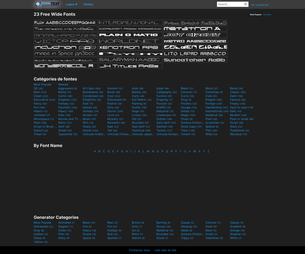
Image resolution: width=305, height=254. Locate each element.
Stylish (90, 130)
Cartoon (189, 92)
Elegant (213, 99)
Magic (188, 115)
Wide (211, 134)
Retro (65, 122)
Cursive (164, 96)
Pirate (187, 119)
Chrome (213, 222)
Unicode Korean (168, 134)
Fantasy (66, 103)
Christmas (214, 92)
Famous (238, 99)
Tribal (40, 134)
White (235, 238)
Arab (138, 88)
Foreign (213, 103)
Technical (141, 130)
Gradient (238, 226)
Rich (88, 122)
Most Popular (43, 84)
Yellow (41, 242)
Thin (211, 130)
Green (64, 230)
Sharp (89, 126)
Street (65, 130)
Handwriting (216, 107)
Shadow (238, 234)
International (217, 111)
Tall (112, 130)
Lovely (139, 115)
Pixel (211, 119)
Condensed (93, 96)
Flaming (139, 103)
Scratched (214, 122)
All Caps (92, 88)
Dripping (164, 99)
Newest (63, 84)
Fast (88, 103)
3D (38, 88)
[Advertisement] (17, 64)
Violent (188, 134)
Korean (90, 115)
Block (211, 88)
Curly (138, 96)
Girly (113, 107)
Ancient (114, 88)
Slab (113, 126)
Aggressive (67, 88)
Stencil (41, 130)
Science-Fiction (193, 122)
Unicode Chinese (119, 134)
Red (112, 234)
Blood (236, 88)
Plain (40, 122)
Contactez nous (139, 250)
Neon (211, 230)
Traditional (239, 130)
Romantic (116, 122)
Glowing (189, 226)
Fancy (40, 103)
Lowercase (166, 115)
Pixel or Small (242, 119)
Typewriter (68, 134)
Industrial (165, 111)
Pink (63, 234)
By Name (267, 14)
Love (113, 115)
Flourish (164, 103)
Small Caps (191, 126)
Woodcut (238, 134)
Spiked (212, 126)
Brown (138, 222)
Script (236, 122)
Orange (237, 230)
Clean (41, 96)
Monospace (44, 119)
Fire (87, 226)
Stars (236, 126)
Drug (186, 99)
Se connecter (260, 5)
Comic (65, 96)
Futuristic (67, 107)
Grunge (189, 107)
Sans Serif (166, 122)
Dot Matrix (142, 99)
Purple (89, 234)
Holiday (90, 111)
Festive (114, 103)
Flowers (189, 103)
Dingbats (67, 99)
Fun (39, 107)
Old (137, 119)
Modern (238, 115)
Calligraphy (166, 92)
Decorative (44, 99)
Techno (164, 130)
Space (89, 238)
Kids (64, 115)
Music (89, 119)
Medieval (214, 115)
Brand (64, 92)
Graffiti (163, 107)
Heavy (65, 111)
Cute (211, 96)
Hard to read (241, 107)
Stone (162, 238)
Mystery (115, 119)
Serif (64, 126)
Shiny (64, 238)
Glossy (163, 226)
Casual (187, 222)
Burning (163, 222)
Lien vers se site (165, 250)
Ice (136, 230)
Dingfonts (92, 99)
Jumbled (42, 115)
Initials (188, 111)
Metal (186, 230)
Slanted (164, 126)
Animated (66, 222)
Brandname (93, 92)
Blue (112, 222)
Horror (115, 111)
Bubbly (139, 92)
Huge (138, 111)
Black (187, 88)
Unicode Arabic (94, 134)
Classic (238, 92)
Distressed (117, 99)
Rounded (140, 122)
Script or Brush (45, 126)
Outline (164, 119)
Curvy (187, 96)
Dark (236, 96)
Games (90, 107)
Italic (236, 111)
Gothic (139, 107)
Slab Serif (141, 126)
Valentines (214, 238)
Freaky (238, 103)
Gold (211, 226)
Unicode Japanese (144, 134)
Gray (39, 230)
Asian (162, 88)
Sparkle (114, 238)
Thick (188, 130)
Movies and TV (70, 119)
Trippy (187, 238)
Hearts (41, 111)
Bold (40, 92)
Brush (113, 92)
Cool (114, 96)
